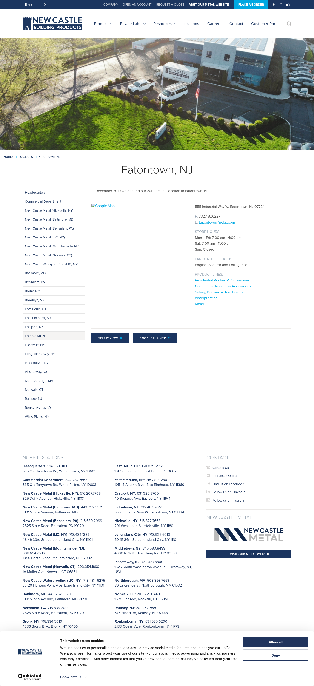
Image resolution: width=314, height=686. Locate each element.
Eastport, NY (34, 326)
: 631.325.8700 (142, 496)
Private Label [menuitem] (131, 23)
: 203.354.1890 (61, 569)
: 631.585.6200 (146, 624)
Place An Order (251, 4)
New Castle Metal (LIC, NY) (45, 237)
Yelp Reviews (108, 338)
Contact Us (220, 467)
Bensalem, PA (35, 282)
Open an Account (137, 4)
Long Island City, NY (40, 353)
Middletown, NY (37, 362)
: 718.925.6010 (145, 537)
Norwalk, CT (34, 389)
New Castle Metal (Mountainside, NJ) (52, 246)
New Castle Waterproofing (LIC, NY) (51, 264)
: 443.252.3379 (63, 510)
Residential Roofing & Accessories (222, 280)
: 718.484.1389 (58, 537)
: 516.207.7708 (62, 496)
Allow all (276, 642)
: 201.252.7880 (141, 610)
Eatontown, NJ (36, 335)
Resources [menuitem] (162, 23)
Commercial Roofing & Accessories (223, 286)
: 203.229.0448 (141, 596)
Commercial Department (43, 201)
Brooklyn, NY (34, 300)
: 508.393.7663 (148, 583)
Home (8, 156)
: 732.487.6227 (149, 510)
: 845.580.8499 (145, 551)
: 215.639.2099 (62, 523)
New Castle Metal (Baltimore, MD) (49, 219)
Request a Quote (170, 4)
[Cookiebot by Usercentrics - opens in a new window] (30, 677)
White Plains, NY (37, 416)
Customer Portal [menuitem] (265, 23)
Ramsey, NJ (33, 398)
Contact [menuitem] (236, 23)
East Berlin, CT (35, 308)
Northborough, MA (39, 380)
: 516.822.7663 (144, 523)
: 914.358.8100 (59, 468)
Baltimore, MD (35, 273)
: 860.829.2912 (146, 468)
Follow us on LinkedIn (228, 492)
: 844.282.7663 (59, 482)
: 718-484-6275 (64, 583)
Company (110, 4)
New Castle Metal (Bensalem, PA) (49, 228)
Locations (25, 156)
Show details (70, 677)
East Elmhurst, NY (38, 317)
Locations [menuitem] (190, 23)
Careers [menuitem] (214, 23)
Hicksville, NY (35, 344)
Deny (275, 655)
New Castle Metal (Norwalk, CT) (48, 255)
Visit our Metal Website (209, 4)
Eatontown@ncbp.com (217, 222)
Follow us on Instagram (229, 500)
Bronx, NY (32, 291)
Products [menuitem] (101, 23)
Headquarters (35, 192)
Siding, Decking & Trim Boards (219, 292)
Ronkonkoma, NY (38, 407)
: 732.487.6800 (153, 566)
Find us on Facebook (228, 484)
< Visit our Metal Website (249, 554)
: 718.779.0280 (149, 482)
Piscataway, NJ (36, 371)
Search (289, 23)
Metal (199, 303)
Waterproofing (206, 297)
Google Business (153, 338)
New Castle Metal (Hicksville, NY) (49, 210)
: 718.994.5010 (50, 624)
